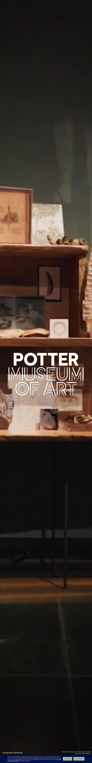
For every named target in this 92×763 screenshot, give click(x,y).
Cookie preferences (79, 758)
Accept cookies (67, 758)
